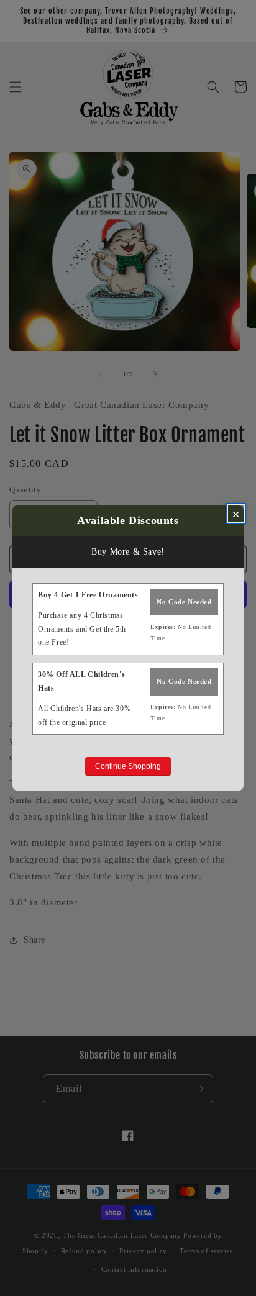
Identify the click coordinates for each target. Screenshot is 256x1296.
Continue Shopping (128, 766)
